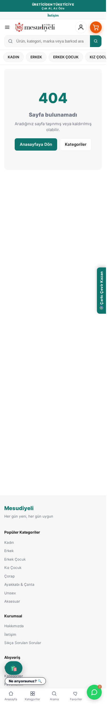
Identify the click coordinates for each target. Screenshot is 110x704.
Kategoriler (76, 144)
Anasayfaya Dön (36, 144)
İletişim (53, 15)
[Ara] (95, 41)
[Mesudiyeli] (35, 27)
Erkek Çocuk (65, 57)
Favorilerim (13, 684)
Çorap (9, 576)
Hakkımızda (14, 626)
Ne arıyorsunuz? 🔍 (25, 681)
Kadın (13, 57)
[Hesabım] (81, 27)
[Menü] (7, 27)
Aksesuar (12, 601)
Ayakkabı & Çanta (19, 584)
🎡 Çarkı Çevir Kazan (101, 290)
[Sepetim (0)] (96, 27)
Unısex (10, 593)
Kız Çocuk (12, 567)
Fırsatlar (11, 667)
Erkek (36, 57)
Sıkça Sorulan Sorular (22, 643)
